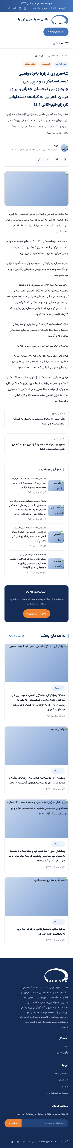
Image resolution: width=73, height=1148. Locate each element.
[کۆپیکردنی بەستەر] (39, 159)
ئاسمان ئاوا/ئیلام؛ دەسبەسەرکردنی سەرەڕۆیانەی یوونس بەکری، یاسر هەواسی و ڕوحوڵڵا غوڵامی (28, 483)
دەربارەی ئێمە (62, 1073)
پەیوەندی (64, 1080)
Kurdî (54, 8)
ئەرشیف (64, 1086)
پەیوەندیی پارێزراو (36, 614)
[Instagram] (25, 8)
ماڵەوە (65, 56)
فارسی (45, 8)
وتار (67, 1046)
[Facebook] (8, 8)
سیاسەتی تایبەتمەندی (58, 1093)
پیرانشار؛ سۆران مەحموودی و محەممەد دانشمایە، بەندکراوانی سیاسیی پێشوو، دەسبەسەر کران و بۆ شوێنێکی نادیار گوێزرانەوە (36, 856)
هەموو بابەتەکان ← (14, 636)
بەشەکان (58, 44)
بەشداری (13, 1123)
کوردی (62, 8)
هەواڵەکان (53, 56)
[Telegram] (14, 8)
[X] (19, 8)
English (36, 8)
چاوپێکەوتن (63, 1052)
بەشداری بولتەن (56, 32)
